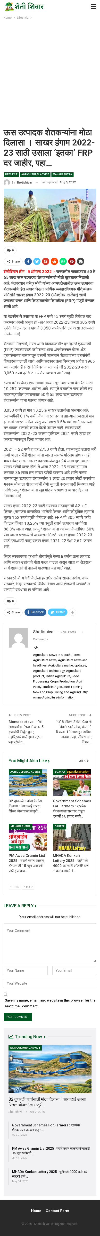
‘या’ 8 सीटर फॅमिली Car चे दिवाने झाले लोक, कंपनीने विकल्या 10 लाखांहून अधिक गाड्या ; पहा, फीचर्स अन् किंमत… (74, 732)
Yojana (60, 771)
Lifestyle (11, 174)
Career (60, 826)
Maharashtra (62, 174)
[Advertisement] (50, 73)
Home (36, 1211)
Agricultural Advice (35, 174)
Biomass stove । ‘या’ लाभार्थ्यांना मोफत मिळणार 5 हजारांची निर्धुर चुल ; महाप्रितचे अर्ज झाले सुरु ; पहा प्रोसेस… (26, 732)
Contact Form (57, 1211)
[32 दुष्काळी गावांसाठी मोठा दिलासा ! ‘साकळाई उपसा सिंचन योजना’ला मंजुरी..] (28, 782)
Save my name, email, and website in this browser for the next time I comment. (50, 1003)
